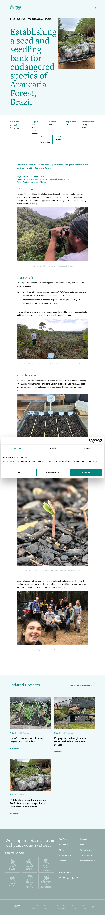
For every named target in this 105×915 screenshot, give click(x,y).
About (61, 850)
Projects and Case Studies (40, 19)
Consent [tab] (18, 448)
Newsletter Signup (87, 861)
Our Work (21, 19)
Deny (19, 472)
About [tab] (87, 448)
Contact (62, 861)
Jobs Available (85, 856)
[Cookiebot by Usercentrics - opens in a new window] (91, 441)
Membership (64, 845)
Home (12, 19)
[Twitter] (64, 878)
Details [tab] (52, 448)
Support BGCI (65, 856)
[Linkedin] (72, 878)
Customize (51, 472)
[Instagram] (68, 878)
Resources (83, 839)
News (81, 845)
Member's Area (85, 850)
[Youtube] (77, 878)
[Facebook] (60, 878)
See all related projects (81, 685)
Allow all (86, 472)
